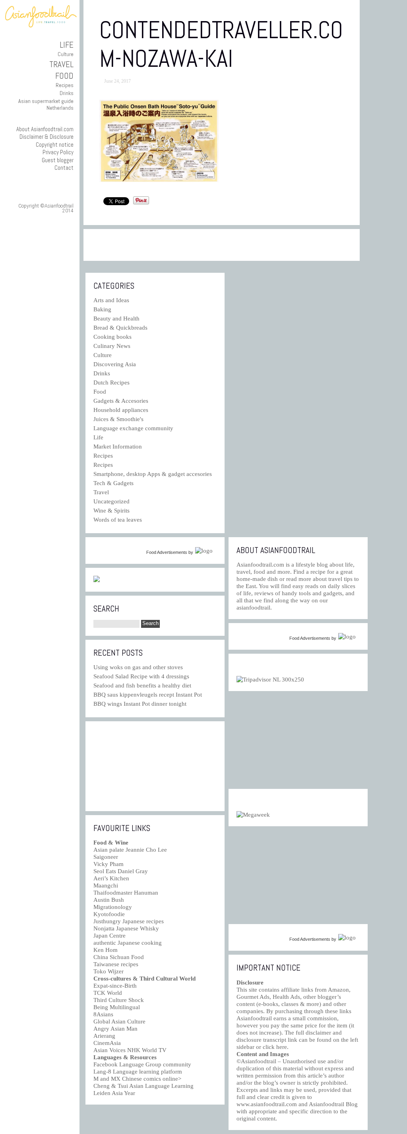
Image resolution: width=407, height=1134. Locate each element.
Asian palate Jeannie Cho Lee (130, 850)
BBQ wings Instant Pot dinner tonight (139, 704)
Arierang (104, 1036)
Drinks (67, 93)
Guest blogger (58, 160)
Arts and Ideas (111, 300)
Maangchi (105, 885)
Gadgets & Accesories (120, 401)
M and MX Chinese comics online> (137, 1079)
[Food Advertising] (96, 580)
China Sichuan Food (118, 957)
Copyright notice (55, 144)
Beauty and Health (116, 318)
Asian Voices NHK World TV (130, 1050)
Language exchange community (133, 428)
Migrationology (112, 907)
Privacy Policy (58, 152)
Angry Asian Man (115, 1028)
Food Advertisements (166, 552)
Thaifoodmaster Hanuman (125, 892)
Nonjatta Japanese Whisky (126, 928)
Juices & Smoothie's (118, 419)
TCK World (107, 993)
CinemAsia (107, 1043)
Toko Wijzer (108, 971)
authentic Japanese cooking (127, 943)
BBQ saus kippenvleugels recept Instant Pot (147, 694)
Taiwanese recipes (115, 964)
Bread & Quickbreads (120, 327)
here (281, 1047)
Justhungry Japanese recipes (128, 921)
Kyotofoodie (109, 914)
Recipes (65, 85)
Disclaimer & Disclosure (46, 136)
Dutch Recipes (111, 382)
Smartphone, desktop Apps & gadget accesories (152, 474)
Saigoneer (105, 857)
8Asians (103, 1014)
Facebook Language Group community (142, 1064)
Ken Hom (105, 950)
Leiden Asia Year (114, 1093)
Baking (102, 309)
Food (64, 75)
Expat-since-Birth (115, 986)
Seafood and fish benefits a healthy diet (142, 685)
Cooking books (112, 337)
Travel (61, 64)
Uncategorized (111, 501)
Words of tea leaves (117, 520)
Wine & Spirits (111, 510)
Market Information (117, 446)
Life (67, 44)
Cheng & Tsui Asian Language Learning (143, 1086)
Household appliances (120, 410)
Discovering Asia (114, 364)
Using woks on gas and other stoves (138, 667)
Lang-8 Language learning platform (137, 1071)
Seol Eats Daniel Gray (120, 871)
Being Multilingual (116, 1007)
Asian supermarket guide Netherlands (46, 104)
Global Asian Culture (119, 1021)
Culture (66, 54)
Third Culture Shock (118, 1000)
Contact (64, 167)
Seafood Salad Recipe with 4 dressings (141, 676)
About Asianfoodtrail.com (45, 129)
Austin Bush (108, 900)
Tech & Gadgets (113, 483)
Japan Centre (109, 935)
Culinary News (111, 346)
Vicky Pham (108, 864)
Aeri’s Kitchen (111, 878)
